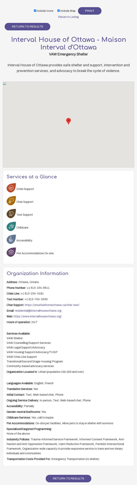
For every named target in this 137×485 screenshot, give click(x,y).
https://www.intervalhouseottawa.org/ (38, 316)
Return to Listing (68, 16)
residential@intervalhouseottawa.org (38, 310)
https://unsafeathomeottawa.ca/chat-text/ (52, 304)
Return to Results (27, 26)
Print (89, 10)
